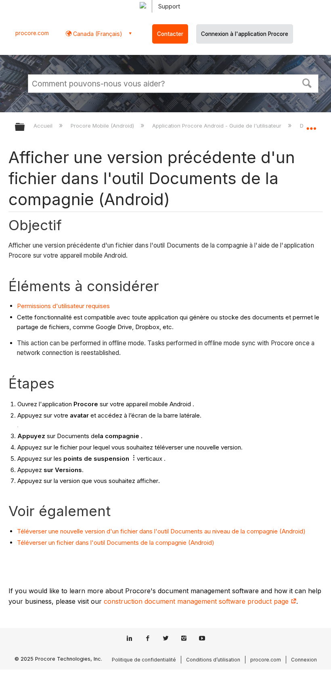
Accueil (44, 125)
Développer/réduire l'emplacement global (311, 124)
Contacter (170, 34)
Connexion (304, 660)
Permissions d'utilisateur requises (63, 306)
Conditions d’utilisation (213, 660)
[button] (307, 82)
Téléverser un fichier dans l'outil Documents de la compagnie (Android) (115, 542)
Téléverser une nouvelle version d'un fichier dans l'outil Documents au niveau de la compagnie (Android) (161, 531)
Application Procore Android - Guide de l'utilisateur (217, 125)
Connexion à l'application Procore (244, 34)
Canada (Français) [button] (96, 33)
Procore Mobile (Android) (103, 125)
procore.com (32, 33)
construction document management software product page (197, 601)
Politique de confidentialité (144, 660)
